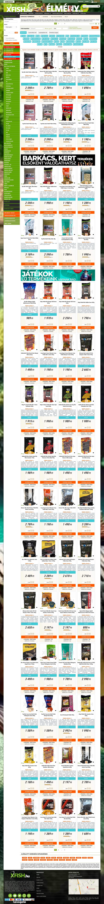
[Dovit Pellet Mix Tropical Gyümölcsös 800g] (67, 768)
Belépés (38, 888)
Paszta (57, 41)
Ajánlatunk (23, 32)
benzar (79, 857)
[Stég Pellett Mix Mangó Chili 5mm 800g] (67, 304)
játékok (26, 2)
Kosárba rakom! (29, 97)
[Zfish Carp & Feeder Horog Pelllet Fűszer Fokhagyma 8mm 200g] (48, 665)
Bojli (38, 36)
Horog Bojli (63, 38)
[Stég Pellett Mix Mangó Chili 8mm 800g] (48, 304)
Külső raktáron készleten (11, 40)
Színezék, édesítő (78, 44)
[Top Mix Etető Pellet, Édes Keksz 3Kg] (29, 189)
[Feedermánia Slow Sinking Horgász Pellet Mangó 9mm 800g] (67, 125)
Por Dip (40, 44)
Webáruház (23, 13)
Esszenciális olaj (75, 36)
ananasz (43, 859)
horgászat (9, 2)
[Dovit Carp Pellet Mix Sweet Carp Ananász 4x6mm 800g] (48, 613)
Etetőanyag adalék (94, 36)
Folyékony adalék (36, 38)
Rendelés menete (40, 880)
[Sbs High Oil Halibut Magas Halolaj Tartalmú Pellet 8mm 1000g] (86, 510)
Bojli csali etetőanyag (56, 16)
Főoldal (38, 874)
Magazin (31, 13)
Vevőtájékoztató (57, 13)
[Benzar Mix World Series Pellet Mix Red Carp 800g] (48, 74)
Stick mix (59, 44)
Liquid (86, 38)
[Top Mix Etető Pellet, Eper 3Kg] (29, 125)
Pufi (46, 44)
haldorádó (37, 857)
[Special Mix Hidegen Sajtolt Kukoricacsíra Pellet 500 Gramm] (86, 613)
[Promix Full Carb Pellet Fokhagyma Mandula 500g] (67, 665)
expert (60, 857)
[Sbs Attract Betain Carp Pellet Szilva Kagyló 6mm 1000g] (29, 665)
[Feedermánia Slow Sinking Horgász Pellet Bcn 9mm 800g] (86, 74)
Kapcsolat (76, 13)
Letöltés (83, 13)
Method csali (94, 38)
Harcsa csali (55, 38)
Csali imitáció (61, 36)
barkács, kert (36, 2)
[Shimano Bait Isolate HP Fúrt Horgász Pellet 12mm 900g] (29, 613)
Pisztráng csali (70, 41)
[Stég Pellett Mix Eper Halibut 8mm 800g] (48, 189)
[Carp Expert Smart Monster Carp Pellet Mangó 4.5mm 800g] (67, 355)
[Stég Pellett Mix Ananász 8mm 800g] (29, 768)
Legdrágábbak (43, 32)
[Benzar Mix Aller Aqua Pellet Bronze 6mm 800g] (86, 819)
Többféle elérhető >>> (29, 75)
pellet (25, 857)
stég (48, 857)
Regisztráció (39, 890)
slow (85, 857)
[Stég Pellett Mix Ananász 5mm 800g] (86, 716)
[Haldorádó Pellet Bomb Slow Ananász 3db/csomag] (48, 768)
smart (69, 859)
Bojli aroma (45, 36)
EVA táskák (60, 46)
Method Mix (28, 41)
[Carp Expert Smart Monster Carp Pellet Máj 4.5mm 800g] (48, 510)
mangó (25, 859)
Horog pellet (72, 38)
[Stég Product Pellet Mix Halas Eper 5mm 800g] (48, 407)
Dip (68, 36)
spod (56, 859)
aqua (31, 859)
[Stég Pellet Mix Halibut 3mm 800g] (86, 304)
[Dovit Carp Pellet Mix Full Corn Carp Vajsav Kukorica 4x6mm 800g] (67, 613)
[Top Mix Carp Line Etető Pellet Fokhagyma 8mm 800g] (29, 716)
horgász (66, 857)
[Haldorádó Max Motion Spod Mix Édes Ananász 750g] (29, 459)
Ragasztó (52, 44)
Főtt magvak (46, 38)
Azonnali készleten (10, 38)
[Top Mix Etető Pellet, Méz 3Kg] (48, 240)
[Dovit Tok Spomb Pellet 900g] (67, 716)
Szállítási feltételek (40, 882)
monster (62, 859)
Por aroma (94, 41)
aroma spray (31, 36)
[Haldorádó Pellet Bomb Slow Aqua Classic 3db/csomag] (67, 459)
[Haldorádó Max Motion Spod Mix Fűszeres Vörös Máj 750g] (48, 459)
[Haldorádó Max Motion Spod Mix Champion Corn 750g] (86, 407)
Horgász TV (47, 13)
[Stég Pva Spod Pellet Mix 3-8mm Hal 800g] (86, 240)
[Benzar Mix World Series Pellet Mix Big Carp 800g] (67, 74)
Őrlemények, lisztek (47, 41)
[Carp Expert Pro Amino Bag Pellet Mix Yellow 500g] (48, 819)
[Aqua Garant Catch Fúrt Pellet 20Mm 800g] (29, 240)
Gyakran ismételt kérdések (41, 896)
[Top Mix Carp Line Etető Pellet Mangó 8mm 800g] (48, 716)
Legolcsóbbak (32, 32)
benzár (72, 857)
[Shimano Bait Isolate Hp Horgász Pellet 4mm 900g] (67, 562)
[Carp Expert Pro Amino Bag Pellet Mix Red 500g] (67, 819)
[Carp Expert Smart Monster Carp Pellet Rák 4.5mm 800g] (48, 355)
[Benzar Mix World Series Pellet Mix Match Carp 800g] (29, 510)
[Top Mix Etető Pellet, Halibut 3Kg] (29, 74)
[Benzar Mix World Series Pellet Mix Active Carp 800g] (86, 768)
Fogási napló (39, 13)
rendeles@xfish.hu (74, 875)
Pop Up (79, 41)
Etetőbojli (26, 38)
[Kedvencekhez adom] (37, 68)
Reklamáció (67, 13)
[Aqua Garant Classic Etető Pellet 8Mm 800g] (86, 125)
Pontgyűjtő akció (40, 885)
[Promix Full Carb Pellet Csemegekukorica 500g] (67, 240)
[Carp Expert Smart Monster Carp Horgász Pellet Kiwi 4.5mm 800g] (29, 819)
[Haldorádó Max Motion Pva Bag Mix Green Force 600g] (67, 407)
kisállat (18, 2)
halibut (37, 859)
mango (90, 857)
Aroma (23, 36)
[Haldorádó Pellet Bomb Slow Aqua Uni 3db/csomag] (86, 459)
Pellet (66, 16)
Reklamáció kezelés (40, 893)
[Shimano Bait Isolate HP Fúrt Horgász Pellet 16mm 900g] (86, 355)
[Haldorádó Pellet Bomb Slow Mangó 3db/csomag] (29, 355)
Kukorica (80, 38)
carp (30, 857)
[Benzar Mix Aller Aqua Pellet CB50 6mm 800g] (67, 510)
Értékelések (53, 32)
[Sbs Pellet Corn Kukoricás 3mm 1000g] (29, 562)
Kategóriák (45, 16)
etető (54, 857)
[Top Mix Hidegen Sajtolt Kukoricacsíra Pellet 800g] (29, 304)
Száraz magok (68, 44)
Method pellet (36, 41)
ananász (50, 859)
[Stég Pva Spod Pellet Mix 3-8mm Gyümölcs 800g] (29, 407)
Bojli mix (53, 36)
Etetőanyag (85, 36)
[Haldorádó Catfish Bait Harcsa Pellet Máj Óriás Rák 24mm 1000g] (86, 665)
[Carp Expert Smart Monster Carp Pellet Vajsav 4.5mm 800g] (67, 189)
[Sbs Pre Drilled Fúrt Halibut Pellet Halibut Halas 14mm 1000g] (48, 562)
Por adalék (86, 41)
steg (43, 857)
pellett (75, 859)
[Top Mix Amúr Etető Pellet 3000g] (48, 125)
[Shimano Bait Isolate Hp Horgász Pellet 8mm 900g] (86, 562)
